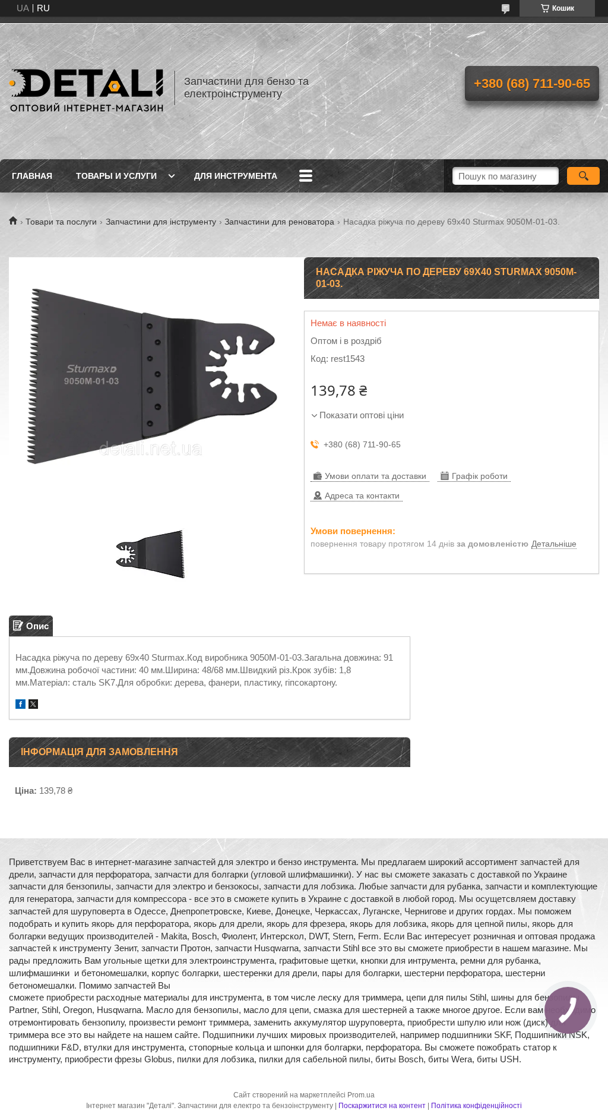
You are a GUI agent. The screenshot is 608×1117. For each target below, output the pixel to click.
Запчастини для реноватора (279, 221)
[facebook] (20, 706)
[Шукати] (583, 176)
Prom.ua (361, 1095)
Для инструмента (235, 176)
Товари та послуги (61, 221)
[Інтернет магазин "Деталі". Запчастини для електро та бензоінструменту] (86, 88)
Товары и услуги (116, 176)
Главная (32, 176)
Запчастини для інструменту (161, 221)
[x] (33, 706)
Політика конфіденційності (476, 1106)
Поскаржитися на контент (382, 1106)
